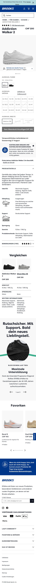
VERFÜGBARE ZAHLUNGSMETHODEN (16, 512)
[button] (18, 53)
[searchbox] (19, 15)
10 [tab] (22, 450)
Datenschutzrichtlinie (8, 569)
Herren (17, 4)
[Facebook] (7, 508)
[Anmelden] (24, 8)
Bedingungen (6, 565)
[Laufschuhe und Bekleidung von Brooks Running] (8, 9)
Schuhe (24, 20)
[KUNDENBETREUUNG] (18, 541)
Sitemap (4, 573)
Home (4, 20)
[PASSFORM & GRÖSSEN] (18, 535)
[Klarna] (5, 521)
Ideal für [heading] (5, 188)
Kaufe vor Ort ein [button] (8, 162)
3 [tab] (15, 450)
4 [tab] (16, 450)
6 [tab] (18, 450)
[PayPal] (18, 516)
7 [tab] (19, 450)
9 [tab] (21, 450)
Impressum (5, 561)
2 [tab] (14, 450)
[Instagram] (3, 508)
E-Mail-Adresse (6, 497)
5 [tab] (17, 450)
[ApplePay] (25, 516)
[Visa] (5, 516)
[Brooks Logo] (18, 480)
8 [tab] (20, 450)
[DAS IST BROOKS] (18, 547)
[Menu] (33, 8)
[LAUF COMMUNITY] (18, 529)
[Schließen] (33, 2)
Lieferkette (5, 557)
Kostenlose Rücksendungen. (20, 471)
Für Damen (14, 20)
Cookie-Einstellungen (8, 576)
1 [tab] (13, 450)
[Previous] (11, 392)
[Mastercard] (11, 516)
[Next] (24, 392)
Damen (28, 2)
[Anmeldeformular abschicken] (32, 501)
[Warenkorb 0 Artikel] (29, 9)
